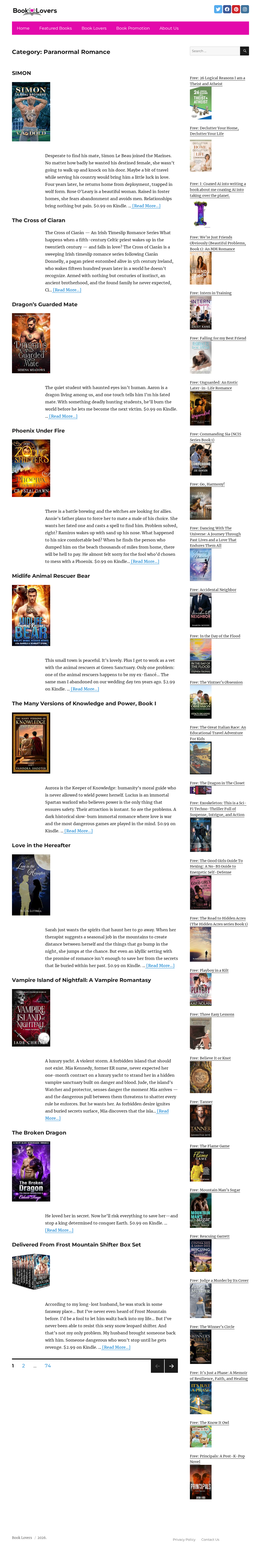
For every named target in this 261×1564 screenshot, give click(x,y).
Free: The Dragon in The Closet (217, 783)
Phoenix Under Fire (38, 430)
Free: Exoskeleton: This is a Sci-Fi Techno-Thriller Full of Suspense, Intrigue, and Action (218, 809)
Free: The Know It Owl (209, 1422)
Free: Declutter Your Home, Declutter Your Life (214, 131)
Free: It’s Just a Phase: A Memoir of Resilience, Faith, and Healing (219, 1375)
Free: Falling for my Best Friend (218, 338)
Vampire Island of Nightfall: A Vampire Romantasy (81, 980)
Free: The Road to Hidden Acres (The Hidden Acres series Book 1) (219, 921)
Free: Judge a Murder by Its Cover (219, 1280)
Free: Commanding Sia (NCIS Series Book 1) (215, 437)
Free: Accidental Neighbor (213, 589)
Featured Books (55, 28)
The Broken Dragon (39, 1132)
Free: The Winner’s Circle (212, 1326)
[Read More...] (146, 205)
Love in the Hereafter (41, 845)
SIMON (21, 73)
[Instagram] (245, 9)
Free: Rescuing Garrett (210, 1236)
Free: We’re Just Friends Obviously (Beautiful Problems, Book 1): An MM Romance (218, 243)
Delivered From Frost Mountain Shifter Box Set (76, 1244)
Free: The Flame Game (210, 1146)
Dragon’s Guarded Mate (44, 304)
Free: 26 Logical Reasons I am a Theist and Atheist (217, 81)
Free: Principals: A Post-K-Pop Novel (217, 1459)
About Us (169, 28)
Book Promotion (133, 28)
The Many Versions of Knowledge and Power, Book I (84, 703)
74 (50, 1366)
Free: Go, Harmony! (207, 484)
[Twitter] (218, 9)
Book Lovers (94, 28)
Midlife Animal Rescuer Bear (51, 576)
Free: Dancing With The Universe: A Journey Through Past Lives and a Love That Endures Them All (215, 537)
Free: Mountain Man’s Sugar (215, 1190)
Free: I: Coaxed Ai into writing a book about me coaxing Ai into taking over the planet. (218, 190)
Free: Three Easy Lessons (212, 1014)
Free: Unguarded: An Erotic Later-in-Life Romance (214, 385)
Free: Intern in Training (211, 293)
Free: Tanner (201, 1102)
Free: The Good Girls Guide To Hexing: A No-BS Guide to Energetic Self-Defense (216, 866)
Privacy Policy (184, 1539)
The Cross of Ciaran (38, 220)
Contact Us (210, 1539)
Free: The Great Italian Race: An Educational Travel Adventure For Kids (218, 733)
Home (23, 28)
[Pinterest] (236, 9)
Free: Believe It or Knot (210, 1058)
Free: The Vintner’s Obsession (216, 682)
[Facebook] (227, 9)
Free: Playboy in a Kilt (209, 970)
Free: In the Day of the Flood (215, 636)
